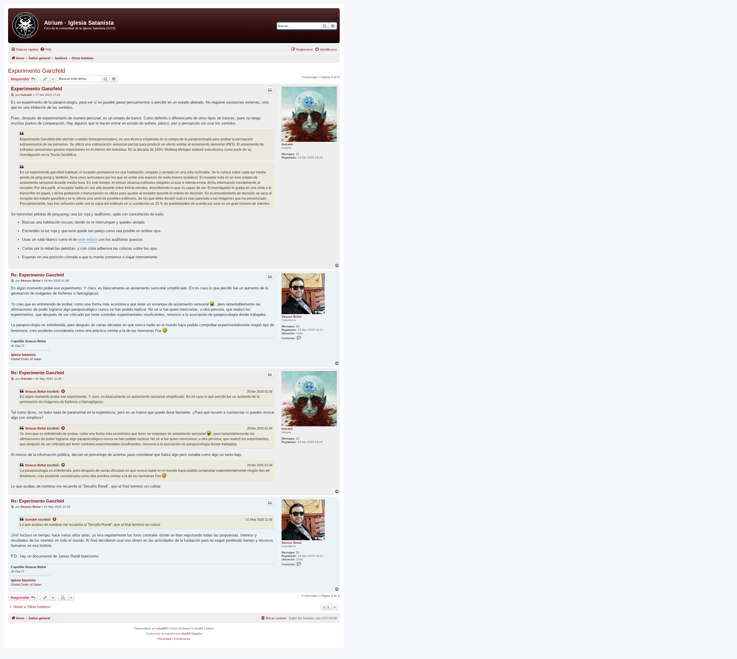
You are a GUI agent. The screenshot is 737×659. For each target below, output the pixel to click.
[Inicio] (27, 25)
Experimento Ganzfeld (36, 71)
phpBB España (191, 633)
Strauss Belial (291, 316)
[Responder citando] (269, 90)
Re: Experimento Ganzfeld (37, 274)
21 (297, 154)
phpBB (161, 628)
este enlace (87, 239)
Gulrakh (287, 144)
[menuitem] (46, 49)
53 (297, 326)
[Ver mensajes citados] (63, 391)
